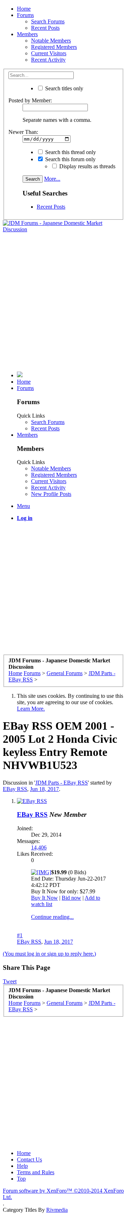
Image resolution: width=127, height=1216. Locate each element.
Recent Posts (45, 28)
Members (27, 34)
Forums (25, 15)
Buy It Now (44, 898)
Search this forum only (70, 159)
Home (24, 9)
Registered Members (54, 47)
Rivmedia (57, 1210)
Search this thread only (70, 152)
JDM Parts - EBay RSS (61, 783)
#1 (20, 935)
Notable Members (51, 41)
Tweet (10, 981)
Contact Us (29, 1159)
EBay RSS (15, 789)
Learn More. (31, 709)
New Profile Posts (51, 494)
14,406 (39, 847)
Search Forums (48, 21)
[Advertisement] (63, 302)
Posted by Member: (30, 100)
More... (52, 179)
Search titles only (63, 88)
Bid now (71, 898)
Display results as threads (86, 166)
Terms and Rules (35, 1172)
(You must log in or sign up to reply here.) (49, 954)
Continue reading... (52, 917)
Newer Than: (23, 132)
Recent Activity (48, 60)
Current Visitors (48, 53)
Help (22, 1166)
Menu (23, 506)
